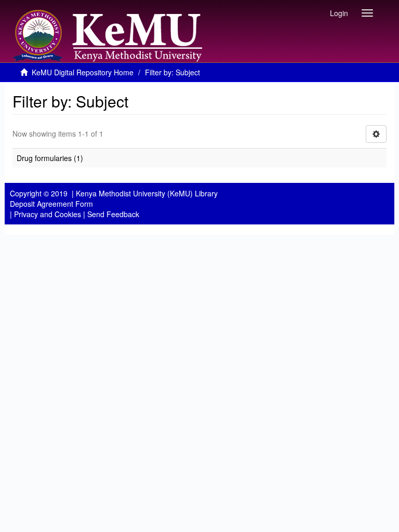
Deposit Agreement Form (51, 203)
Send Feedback (113, 214)
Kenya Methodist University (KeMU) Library (147, 193)
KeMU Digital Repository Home (83, 72)
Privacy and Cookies (47, 214)
